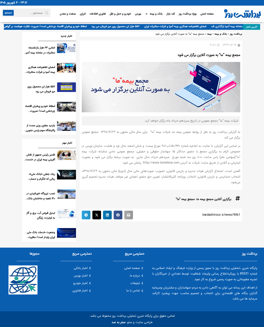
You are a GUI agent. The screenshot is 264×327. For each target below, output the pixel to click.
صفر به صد (119, 322)
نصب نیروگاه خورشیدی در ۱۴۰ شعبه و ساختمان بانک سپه (40, 198)
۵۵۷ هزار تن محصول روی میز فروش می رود (119, 26)
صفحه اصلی (207, 14)
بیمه (209, 34)
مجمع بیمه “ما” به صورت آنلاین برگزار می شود (209, 55)
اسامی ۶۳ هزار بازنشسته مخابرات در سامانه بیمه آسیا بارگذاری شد (40, 52)
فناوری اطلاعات (97, 14)
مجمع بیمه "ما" (185, 199)
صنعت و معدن (68, 14)
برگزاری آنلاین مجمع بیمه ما (214, 199)
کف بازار (170, 14)
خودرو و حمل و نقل (120, 14)
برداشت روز (236, 34)
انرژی (83, 14)
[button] (128, 215)
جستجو (8, 13)
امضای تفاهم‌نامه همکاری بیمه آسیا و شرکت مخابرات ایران (179, 26)
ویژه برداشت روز (188, 14)
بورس (138, 14)
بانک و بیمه (156, 14)
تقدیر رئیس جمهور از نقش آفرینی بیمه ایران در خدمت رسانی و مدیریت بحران (40, 160)
